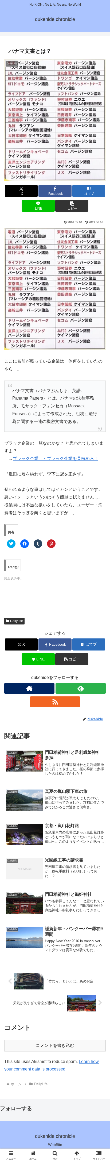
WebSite (55, 1144)
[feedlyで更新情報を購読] (81, 688)
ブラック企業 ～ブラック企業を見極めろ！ (55, 458)
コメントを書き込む (55, 1045)
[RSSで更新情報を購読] (55, 701)
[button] (55, 120)
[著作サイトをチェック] (29, 688)
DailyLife (16, 621)
